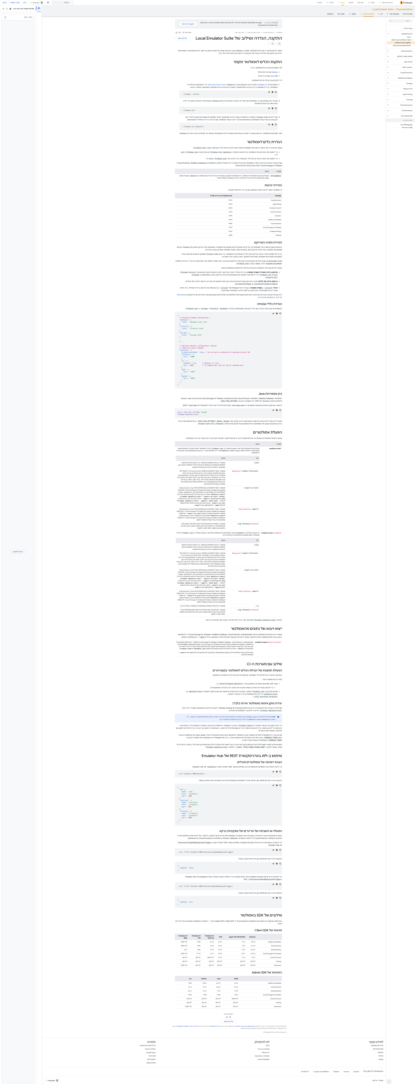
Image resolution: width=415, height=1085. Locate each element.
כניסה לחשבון (18, 552)
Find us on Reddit (264, 1049)
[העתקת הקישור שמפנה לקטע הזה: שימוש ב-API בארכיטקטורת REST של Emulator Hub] (199, 756)
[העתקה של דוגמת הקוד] (276, 92)
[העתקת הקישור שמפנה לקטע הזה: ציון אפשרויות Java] (256, 394)
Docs (343, 3)
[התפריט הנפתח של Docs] (338, 2)
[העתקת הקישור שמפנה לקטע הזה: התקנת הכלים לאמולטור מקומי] (231, 62)
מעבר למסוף (15, 3)
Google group (151, 1052)
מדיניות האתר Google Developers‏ (187, 1026)
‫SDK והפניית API (378, 1049)
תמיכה (319, 3)
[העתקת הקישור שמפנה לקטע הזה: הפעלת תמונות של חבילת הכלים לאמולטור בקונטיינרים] (210, 670)
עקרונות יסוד (394, 14)
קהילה (331, 3)
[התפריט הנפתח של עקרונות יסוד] (387, 14)
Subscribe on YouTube (262, 1056)
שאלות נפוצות (151, 1063)
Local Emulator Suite (382, 9)
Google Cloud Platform (321, 1072)
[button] (402, 33)
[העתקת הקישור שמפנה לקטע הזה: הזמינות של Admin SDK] (250, 972)
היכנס (5, 3)
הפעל (373, 3)
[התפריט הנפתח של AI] (378, 14)
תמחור (350, 3)
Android (270, 297)
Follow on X (266, 1052)
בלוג (24, 3)
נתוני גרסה (152, 1056)
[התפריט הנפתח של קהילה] (326, 2)
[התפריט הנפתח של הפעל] (368, 2)
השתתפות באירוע (264, 1059)
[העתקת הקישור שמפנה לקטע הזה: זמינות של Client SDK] (252, 930)
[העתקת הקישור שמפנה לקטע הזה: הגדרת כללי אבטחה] (255, 304)
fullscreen (7, 8)
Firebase (279, 32)
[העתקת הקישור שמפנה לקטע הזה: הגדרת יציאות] (262, 185)
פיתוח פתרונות (387, 3)
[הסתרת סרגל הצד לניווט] (389, 1081)
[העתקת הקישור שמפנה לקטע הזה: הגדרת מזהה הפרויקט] (252, 242)
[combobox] (62, 3)
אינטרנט (261, 297)
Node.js (275, 72)
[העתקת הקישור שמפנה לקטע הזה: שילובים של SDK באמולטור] (238, 915)
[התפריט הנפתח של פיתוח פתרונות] (379, 2)
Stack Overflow (150, 1049)
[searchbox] (400, 21)
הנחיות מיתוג (151, 1059)
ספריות (380, 1056)
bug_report (10, 8)
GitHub (380, 1059)
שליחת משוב (182, 38)
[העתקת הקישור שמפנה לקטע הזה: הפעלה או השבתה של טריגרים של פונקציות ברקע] (217, 831)
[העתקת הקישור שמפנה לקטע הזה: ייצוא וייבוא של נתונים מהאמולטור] (229, 629)
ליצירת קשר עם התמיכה (148, 1045)
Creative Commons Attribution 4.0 (245, 1026)
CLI (263, 85)
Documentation (404, 9)
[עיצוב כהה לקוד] (272, 92)
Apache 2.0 (214, 1026)
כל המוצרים (305, 1072)
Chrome (346, 1072)
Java (272, 76)
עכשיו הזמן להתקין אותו (217, 85)
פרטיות (374, 1080)
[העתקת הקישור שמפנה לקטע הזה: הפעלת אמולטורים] (251, 432)
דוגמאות (330, 14)
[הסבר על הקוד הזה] (269, 92)
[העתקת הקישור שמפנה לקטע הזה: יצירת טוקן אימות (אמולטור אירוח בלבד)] (230, 703)
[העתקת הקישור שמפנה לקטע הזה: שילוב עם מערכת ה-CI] (245, 664)
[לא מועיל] (176, 32)
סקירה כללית (407, 14)
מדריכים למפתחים (377, 1045)
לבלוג (268, 1045)
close (3, 8)
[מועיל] (179, 32)
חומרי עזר (341, 14)
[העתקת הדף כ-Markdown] (273, 44)
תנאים (381, 1080)
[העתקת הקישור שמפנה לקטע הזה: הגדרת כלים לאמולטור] (245, 142)
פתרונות (360, 3)
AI (381, 14)
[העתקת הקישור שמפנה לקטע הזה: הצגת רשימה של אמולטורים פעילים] (235, 762)
